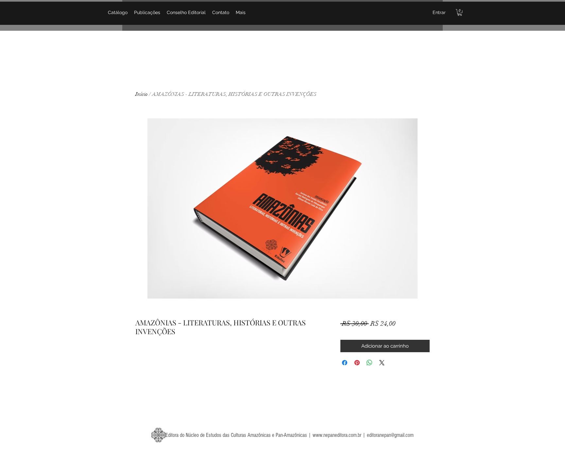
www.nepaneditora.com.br (337, 435)
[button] (460, 12)
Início (141, 94)
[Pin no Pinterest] (357, 363)
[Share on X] (382, 363)
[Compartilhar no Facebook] (345, 363)
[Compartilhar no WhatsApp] (369, 363)
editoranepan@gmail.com (390, 435)
